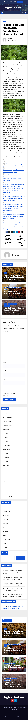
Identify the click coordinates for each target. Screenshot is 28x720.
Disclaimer (21, 713)
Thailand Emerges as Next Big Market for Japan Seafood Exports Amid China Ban (9, 240)
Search (4, 553)
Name (5, 362)
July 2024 (6, 433)
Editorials (5, 523)
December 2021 (7, 497)
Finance (5, 527)
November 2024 (7, 417)
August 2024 (6, 429)
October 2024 (7, 421)
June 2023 (6, 457)
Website (5, 380)
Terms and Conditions (18, 716)
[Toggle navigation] (13, 13)
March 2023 (6, 469)
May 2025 (5, 413)
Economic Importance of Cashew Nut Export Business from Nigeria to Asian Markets (14, 572)
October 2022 (7, 473)
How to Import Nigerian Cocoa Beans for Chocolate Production (14, 310)
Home (5, 713)
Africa (5, 287)
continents (6, 515)
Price (4, 543)
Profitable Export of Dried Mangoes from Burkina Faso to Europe (14, 667)
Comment (6, 331)
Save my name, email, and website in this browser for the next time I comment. (13, 393)
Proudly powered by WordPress (9, 707)
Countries (18, 287)
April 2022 (6, 493)
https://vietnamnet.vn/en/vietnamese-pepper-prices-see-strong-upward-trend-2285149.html (13, 216)
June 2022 (6, 485)
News (4, 21)
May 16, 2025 (9, 635)
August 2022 (6, 481)
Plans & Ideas (7, 539)
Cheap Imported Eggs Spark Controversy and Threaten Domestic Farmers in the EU (19, 240)
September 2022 (7, 477)
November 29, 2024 (10, 686)
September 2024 (7, 425)
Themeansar (14, 709)
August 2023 (6, 449)
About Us (10, 713)
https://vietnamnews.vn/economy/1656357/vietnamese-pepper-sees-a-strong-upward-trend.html (14, 198)
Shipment (5, 547)
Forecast (5, 531)
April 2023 (6, 465)
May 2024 (6, 441)
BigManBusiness (14, 7)
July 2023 (5, 453)
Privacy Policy (8, 716)
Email (5, 371)
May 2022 (5, 489)
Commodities (11, 287)
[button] (23, 13)
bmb (11, 38)
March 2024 (6, 445)
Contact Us (15, 713)
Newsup (23, 707)
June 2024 (6, 437)
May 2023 (5, 461)
